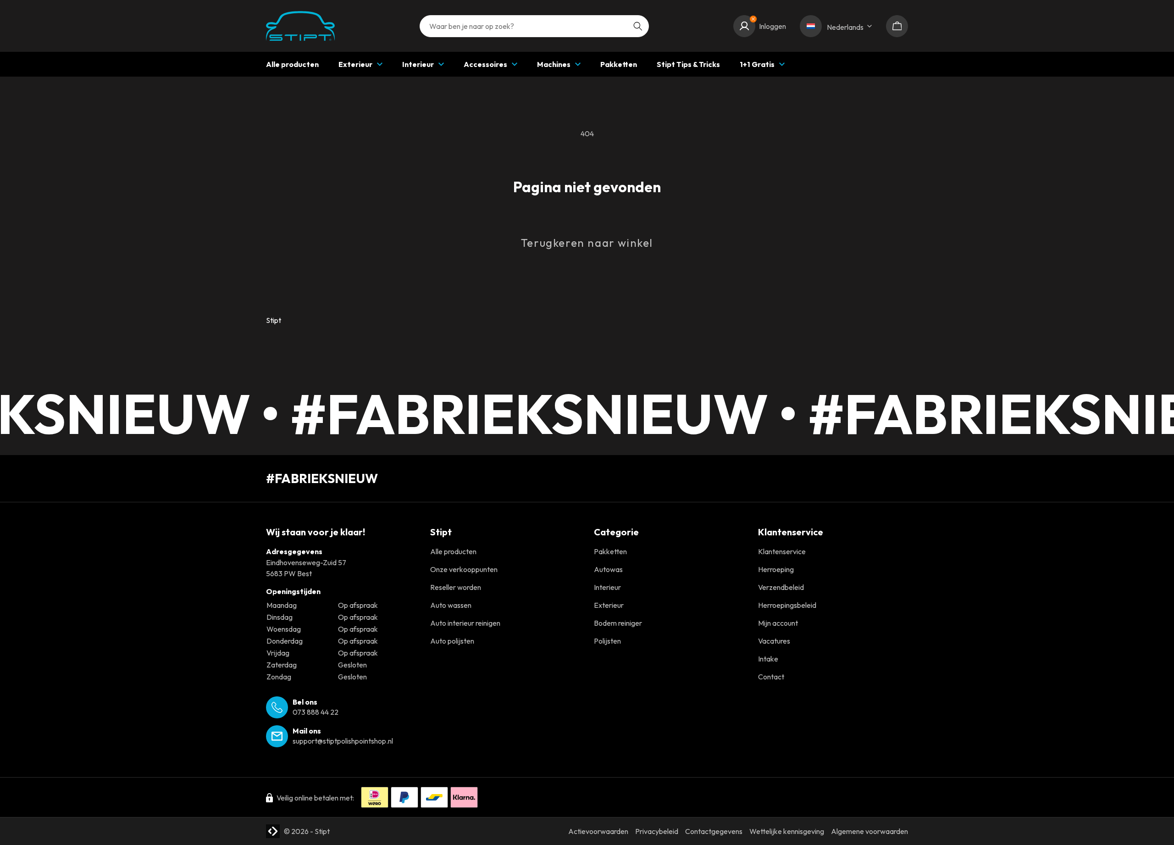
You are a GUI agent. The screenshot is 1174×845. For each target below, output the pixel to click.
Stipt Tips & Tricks (688, 64)
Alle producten (292, 64)
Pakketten (618, 64)
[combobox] (534, 26)
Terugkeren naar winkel (587, 243)
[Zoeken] (638, 26)
